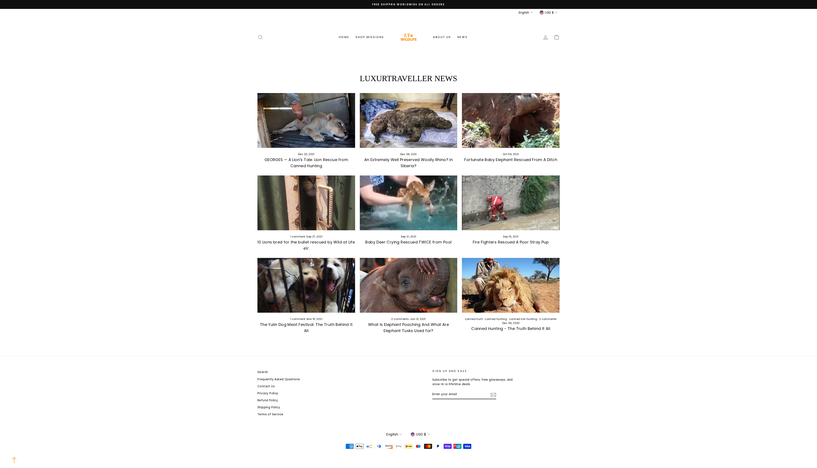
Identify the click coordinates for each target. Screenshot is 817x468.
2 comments (400, 319)
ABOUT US (442, 37)
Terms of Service (270, 414)
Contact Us (266, 386)
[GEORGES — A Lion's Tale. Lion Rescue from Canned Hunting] (306, 120)
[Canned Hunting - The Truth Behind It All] (511, 285)
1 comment (298, 236)
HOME (344, 37)
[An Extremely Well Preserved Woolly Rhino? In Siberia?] (408, 120)
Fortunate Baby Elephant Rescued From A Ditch (510, 159)
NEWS (462, 37)
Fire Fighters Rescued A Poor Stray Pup (511, 242)
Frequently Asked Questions (278, 379)
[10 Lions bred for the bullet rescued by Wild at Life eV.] (306, 202)
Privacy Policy (267, 393)
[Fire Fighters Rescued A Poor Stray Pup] (511, 202)
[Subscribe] (493, 394)
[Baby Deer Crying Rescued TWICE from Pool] (408, 202)
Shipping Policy (268, 407)
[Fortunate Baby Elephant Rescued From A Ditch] (511, 120)
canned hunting (496, 319)
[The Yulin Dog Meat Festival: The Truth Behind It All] (306, 285)
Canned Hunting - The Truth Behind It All (510, 328)
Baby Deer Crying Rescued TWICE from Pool (408, 242)
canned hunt (474, 319)
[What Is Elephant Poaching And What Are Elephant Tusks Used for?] (408, 285)
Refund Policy (267, 400)
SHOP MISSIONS (370, 37)
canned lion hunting (523, 319)
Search (262, 372)
